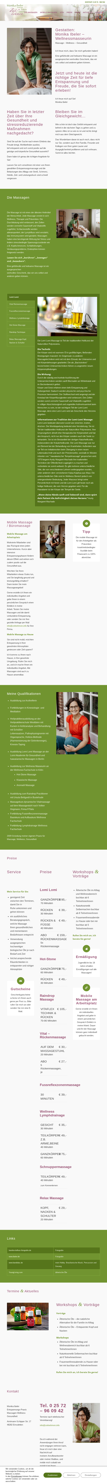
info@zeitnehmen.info (17, 626)
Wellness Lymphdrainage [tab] (19, 318)
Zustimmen (53, 1475)
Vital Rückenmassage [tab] (18, 304)
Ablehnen (71, 1475)
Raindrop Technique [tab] (17, 332)
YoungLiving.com (16, 1272)
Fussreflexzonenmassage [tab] (19, 311)
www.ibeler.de (14, 1257)
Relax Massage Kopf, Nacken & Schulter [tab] (18, 341)
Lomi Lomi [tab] (14, 297)
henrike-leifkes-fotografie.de (20, 1250)
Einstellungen (16, 1476)
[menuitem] (31, 12)
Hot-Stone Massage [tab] (17, 325)
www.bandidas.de (16, 1263)
